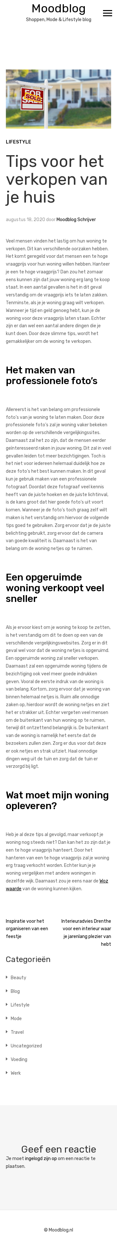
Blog (15, 991)
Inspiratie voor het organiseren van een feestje (27, 929)
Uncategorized (26, 1046)
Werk (16, 1073)
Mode (16, 1018)
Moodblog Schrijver (76, 219)
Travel (17, 1032)
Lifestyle (18, 142)
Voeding (19, 1059)
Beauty (18, 978)
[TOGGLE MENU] (107, 13)
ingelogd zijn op (41, 1158)
